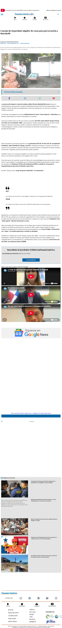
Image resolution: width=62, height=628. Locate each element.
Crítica (32, 609)
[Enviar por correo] (54, 98)
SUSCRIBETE (31, 260)
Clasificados (13, 616)
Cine (31, 617)
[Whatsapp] (20, 598)
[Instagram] (56, 598)
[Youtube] (47, 598)
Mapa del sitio (13, 613)
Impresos (32, 622)
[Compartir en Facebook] (9, 98)
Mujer (31, 614)
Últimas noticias (8, 478)
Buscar (10, 610)
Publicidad (12, 618)
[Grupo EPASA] (50, 621)
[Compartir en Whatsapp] (40, 98)
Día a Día (32, 612)
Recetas (32, 619)
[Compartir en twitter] (25, 98)
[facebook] (29, 598)
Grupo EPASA (12, 621)
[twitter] (38, 598)
